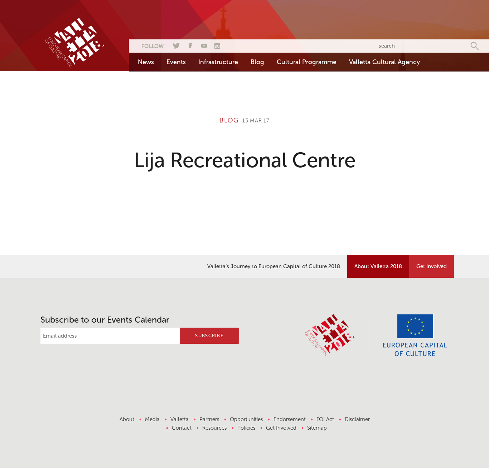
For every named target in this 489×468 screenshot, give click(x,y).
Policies (246, 428)
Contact (182, 428)
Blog (257, 62)
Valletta (179, 419)
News (146, 62)
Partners (209, 419)
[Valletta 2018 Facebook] (189, 44)
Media (152, 419)
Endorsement (289, 419)
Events (176, 62)
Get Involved (431, 266)
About (127, 419)
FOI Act (325, 419)
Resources (214, 428)
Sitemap (317, 428)
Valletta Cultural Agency (384, 62)
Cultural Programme (307, 62)
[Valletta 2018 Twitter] (175, 44)
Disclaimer (357, 419)
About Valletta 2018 (378, 266)
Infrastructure (218, 62)
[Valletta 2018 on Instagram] (217, 44)
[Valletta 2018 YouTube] (203, 44)
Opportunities (246, 419)
